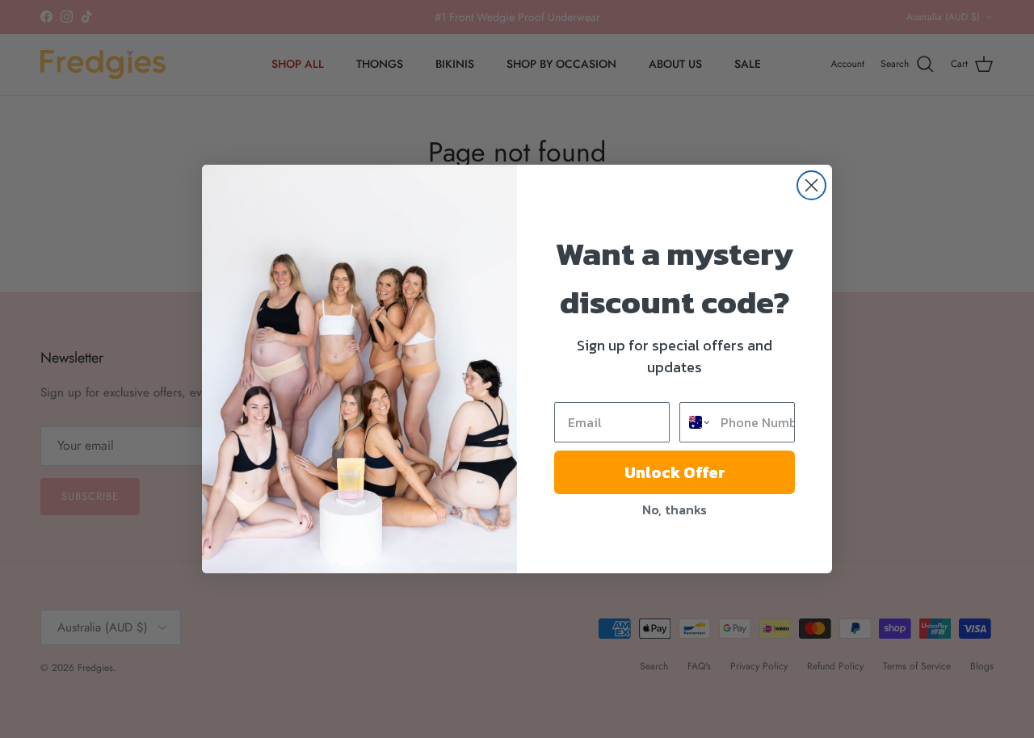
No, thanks (674, 509)
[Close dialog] (811, 185)
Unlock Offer (674, 472)
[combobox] (696, 422)
